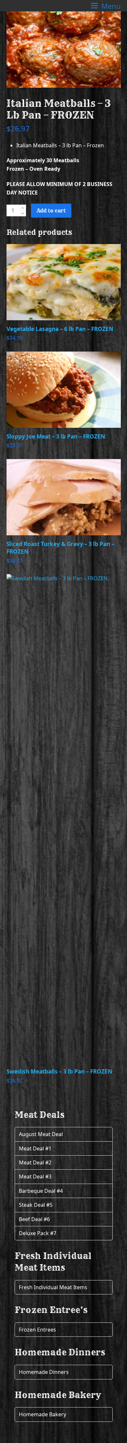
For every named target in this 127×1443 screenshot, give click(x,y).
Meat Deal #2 (35, 1162)
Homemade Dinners (44, 1372)
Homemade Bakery (42, 1414)
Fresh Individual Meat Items (53, 1287)
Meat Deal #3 (35, 1176)
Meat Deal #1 (35, 1148)
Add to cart (51, 210)
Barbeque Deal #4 (41, 1190)
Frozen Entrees (37, 1329)
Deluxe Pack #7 (37, 1233)
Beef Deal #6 (34, 1219)
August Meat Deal (41, 1134)
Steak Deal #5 (35, 1204)
